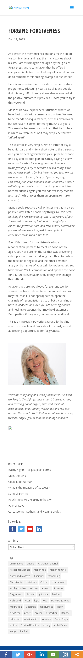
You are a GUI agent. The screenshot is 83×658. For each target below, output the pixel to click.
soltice (13, 625)
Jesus (27, 600)
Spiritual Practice (30, 625)
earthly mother (18, 588)
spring (46, 625)
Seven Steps (61, 619)
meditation (16, 606)
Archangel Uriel (58, 569)
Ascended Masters (20, 576)
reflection (15, 619)
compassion (58, 582)
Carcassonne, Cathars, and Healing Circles (34, 511)
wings (13, 631)
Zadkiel (24, 631)
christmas (31, 582)
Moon (60, 606)
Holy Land (15, 600)
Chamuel (39, 576)
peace (27, 613)
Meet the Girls (17, 476)
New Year (15, 613)
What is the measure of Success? (29, 487)
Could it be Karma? (20, 482)
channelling (53, 576)
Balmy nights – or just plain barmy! (30, 470)
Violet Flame (60, 625)
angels (30, 563)
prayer (38, 613)
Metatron (31, 606)
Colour (44, 582)
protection (52, 613)
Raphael (65, 613)
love (45, 600)
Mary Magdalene (60, 600)
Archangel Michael (20, 569)
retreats (46, 619)
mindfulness (46, 606)
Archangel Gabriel (48, 563)
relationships (31, 619)
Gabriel (30, 594)
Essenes (58, 588)
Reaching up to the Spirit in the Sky (30, 499)
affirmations (16, 563)
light (36, 600)
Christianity (16, 582)
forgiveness (16, 594)
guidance (43, 594)
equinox (46, 588)
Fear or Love (16, 505)
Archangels (40, 569)
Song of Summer (19, 493)
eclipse (34, 588)
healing (56, 594)
